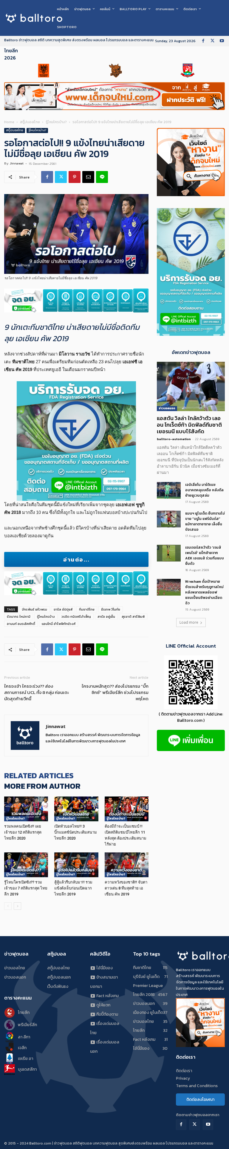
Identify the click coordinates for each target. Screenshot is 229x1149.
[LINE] (102, 177)
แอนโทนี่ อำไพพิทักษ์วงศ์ (58, 623)
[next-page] (17, 906)
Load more (189, 622)
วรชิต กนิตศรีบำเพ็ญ (76, 616)
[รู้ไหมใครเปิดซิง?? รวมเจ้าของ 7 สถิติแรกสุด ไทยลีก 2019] (26, 864)
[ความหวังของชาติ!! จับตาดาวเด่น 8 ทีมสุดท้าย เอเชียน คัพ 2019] (126, 864)
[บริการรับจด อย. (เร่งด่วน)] (76, 300)
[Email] (88, 177)
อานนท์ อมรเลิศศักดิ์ (21, 623)
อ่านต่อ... (76, 560)
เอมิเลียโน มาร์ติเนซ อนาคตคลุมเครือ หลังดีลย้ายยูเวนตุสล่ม (204, 490)
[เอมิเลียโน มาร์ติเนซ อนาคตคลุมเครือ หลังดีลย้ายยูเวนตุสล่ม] (169, 490)
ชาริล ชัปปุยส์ (63, 609)
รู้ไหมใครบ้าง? (56, 122)
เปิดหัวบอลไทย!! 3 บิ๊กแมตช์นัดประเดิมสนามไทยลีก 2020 (75, 832)
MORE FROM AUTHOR (42, 786)
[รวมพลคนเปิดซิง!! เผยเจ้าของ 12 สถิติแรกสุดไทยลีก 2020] (26, 808)
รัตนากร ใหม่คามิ (18, 616)
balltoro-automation (174, 439)
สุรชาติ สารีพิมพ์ (133, 616)
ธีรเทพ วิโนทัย (110, 609)
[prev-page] (8, 906)
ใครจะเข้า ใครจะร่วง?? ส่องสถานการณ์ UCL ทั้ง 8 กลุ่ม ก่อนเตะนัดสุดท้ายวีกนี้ (36, 692)
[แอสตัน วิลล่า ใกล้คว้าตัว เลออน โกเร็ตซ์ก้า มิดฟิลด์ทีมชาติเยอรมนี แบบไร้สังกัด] (191, 386)
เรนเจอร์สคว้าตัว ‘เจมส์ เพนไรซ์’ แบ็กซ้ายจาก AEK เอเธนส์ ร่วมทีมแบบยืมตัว (204, 555)
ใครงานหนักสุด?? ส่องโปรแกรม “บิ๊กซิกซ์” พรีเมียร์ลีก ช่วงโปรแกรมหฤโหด (115, 692)
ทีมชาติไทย (87, 609)
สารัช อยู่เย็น (106, 616)
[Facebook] (203, 41)
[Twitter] (212, 41)
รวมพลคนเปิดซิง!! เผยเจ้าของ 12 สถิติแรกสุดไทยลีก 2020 (22, 832)
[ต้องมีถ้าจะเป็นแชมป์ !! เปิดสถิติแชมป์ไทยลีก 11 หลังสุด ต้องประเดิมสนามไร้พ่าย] (126, 808)
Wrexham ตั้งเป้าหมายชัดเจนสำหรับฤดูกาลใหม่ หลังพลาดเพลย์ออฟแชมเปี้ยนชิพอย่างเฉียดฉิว (204, 592)
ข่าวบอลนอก (167, 408)
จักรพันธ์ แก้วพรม (34, 609)
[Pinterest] (75, 177)
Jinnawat (17, 163)
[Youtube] (222, 41)
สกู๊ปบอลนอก (59, 977)
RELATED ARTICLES (39, 775)
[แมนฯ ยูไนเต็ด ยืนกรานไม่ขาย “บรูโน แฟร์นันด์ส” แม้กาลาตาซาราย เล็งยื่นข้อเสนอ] (169, 519)
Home (9, 122)
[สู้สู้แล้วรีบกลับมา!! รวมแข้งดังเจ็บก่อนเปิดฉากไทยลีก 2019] (76, 864)
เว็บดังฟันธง (57, 986)
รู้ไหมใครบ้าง (46, 616)
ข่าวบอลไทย (14, 968)
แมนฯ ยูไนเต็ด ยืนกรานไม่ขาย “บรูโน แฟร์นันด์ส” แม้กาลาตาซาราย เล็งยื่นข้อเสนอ (205, 521)
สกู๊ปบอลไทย (30, 122)
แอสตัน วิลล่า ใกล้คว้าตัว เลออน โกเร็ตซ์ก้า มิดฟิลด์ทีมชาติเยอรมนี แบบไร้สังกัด (189, 424)
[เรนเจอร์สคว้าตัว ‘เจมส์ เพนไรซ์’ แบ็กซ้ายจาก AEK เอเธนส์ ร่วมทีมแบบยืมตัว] (169, 553)
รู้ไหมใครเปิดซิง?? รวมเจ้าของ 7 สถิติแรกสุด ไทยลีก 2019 (25, 888)
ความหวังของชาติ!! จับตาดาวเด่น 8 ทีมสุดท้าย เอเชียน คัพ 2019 (126, 888)
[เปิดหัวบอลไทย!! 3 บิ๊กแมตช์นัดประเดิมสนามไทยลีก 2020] (76, 808)
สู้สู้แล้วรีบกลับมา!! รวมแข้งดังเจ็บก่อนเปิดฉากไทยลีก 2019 (73, 888)
